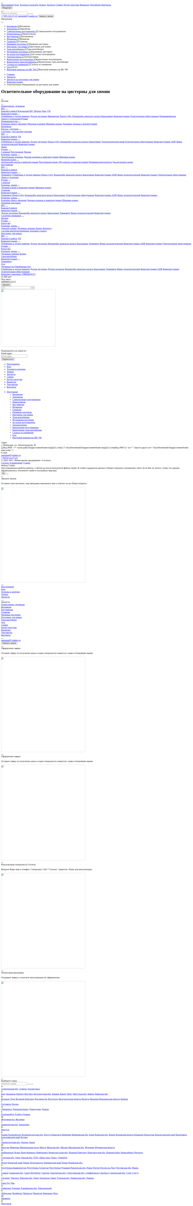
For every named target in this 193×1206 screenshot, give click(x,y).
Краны (39, 228)
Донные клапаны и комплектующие (41, 157)
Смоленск (104, 1173)
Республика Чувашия (59, 1168)
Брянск (91, 1094)
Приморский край (52, 1163)
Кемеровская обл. (80, 1135)
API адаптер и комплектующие (73, 162)
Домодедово (35, 1109)
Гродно (15, 1104)
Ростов (96, 1168)
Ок (3, 473)
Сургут (135, 1173)
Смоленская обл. (117, 1173)
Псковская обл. (75, 1163)
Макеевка (14, 1147)
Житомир (20, 1119)
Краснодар (149, 1135)
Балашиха (11, 1094)
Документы (95, 5)
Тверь (36, 1178)
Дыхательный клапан (122, 162)
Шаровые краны (54, 124)
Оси (3, 264)
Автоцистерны (19, 425)
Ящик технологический (128, 175)
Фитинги (47, 228)
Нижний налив (8, 159)
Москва (64, 1147)
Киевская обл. (101, 1135)
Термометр (6, 175)
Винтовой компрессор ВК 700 (27, 437)
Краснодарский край (165, 1135)
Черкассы (27, 1193)
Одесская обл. (8, 1157)
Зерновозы (17, 397)
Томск (53, 1178)
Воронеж (94, 1099)
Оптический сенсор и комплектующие (19, 162)
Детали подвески (56, 269)
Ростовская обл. (124, 1168)
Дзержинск (6, 1109)
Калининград (14, 1135)
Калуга (47, 1135)
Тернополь (44, 1178)
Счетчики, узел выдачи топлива (16, 131)
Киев (91, 1135)
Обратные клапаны (36, 124)
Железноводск (8, 1119)
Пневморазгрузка (9, 121)
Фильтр (4, 218)
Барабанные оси (23, 266)
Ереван (26, 1114)
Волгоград (53, 1099)
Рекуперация (17, 152)
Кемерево (66, 1135)
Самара (4, 1173)
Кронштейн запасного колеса (86, 116)
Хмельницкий (45, 1188)
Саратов (45, 1173)
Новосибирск (127, 1152)
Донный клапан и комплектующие (18, 187)
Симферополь (92, 1173)
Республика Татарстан (38, 1168)
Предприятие (7, 5)
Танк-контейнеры (21, 417)
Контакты (106, 5)
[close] (2, 476)
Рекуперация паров (48, 162)
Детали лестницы (38, 116)
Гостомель (6, 1104)
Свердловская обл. (76, 1173)
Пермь (26, 1163)
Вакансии (84, 5)
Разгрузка (5, 223)
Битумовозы (7, 164)
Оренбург (63, 1157)
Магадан (5, 1147)
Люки (4, 147)
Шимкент (5, 1198)
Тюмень (90, 1178)
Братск (63, 1094)
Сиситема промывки (11, 215)
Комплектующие (9, 114)
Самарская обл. (16, 1173)
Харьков (16, 1188)
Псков (65, 1163)
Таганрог (5, 1178)
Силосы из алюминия (22, 432)
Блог (17, 5)
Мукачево (89, 1147)
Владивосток (41, 1099)
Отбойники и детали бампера (15, 116)
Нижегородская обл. (58, 1152)
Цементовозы (19, 402)
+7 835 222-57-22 (9, 16)
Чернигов (37, 1193)
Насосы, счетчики (10, 129)
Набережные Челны (10, 1152)
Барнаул (20, 1094)
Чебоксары (6, 1193)
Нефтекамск (42, 1152)
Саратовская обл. (58, 1173)
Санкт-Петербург (32, 1173)
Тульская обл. (63, 1178)
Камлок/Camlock (9, 111)
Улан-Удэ (5, 1183)
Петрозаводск (36, 1163)
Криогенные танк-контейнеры (27, 430)
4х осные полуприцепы (23, 422)
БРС (3, 108)
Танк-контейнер (9, 256)
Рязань (135, 1168)
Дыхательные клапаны (12, 157)
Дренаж (27, 152)
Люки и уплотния (9, 177)
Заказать (6, 285)
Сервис (59, 5)
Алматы (23, 1089)
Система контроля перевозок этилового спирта (24, 231)
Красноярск (181, 1135)
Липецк (24, 1142)
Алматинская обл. (10, 1089)
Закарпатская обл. (9, 1124)
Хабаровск (6, 1188)
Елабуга (19, 1114)
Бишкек (55, 1094)
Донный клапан (9, 228)
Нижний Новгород (78, 1152)
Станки (26, 463)
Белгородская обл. (42, 1094)
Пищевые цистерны (10, 203)
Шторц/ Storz (40, 111)
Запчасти (51, 5)
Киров (112, 1135)
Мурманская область (105, 1147)
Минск (43, 1147)
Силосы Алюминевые (11, 463)
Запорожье (24, 1124)
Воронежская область (109, 1099)
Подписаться (7, 359)
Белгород (28, 1094)
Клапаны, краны (9, 154)
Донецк (45, 1109)
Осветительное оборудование (144, 116)
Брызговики (107, 116)
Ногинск (138, 1152)
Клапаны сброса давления (13, 124)
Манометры (53, 116)
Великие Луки (8, 1099)
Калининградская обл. (33, 1135)
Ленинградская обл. (10, 1142)
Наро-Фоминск (28, 1152)
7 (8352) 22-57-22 (9, 458)
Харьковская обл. (29, 1188)
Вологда (85, 1099)
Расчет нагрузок (71, 5)
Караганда (56, 1135)
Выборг (124, 1099)
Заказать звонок (46, 16)
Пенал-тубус (66, 116)
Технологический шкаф (112, 142)
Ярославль (6, 1203)
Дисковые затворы (26, 228)
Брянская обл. (101, 1094)
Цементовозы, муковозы (13, 106)
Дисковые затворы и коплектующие (79, 124)
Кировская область (125, 1135)
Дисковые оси (8, 266)
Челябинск (17, 1193)
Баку (3, 1094)
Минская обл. (53, 1147)
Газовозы (5, 190)
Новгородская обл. (97, 1152)
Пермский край (14, 1163)
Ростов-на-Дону (108, 1168)
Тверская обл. (26, 1178)
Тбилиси (15, 1178)
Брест (69, 1094)
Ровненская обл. (78, 1168)
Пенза (4, 1163)
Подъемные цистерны (23, 420)
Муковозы (17, 407)
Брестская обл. (80, 1094)
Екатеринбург (8, 1114)
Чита (55, 1193)
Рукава (24, 119)
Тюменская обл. (78, 1178)
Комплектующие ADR (165, 142)
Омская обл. (27, 1157)
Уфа (12, 1183)
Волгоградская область (70, 1099)
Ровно (90, 1168)
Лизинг (42, 5)
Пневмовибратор (167, 116)
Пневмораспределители (100, 162)
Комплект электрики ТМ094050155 (18, 274)
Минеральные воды (29, 1147)
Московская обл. (76, 1147)
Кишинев (139, 1135)
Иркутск (5, 1129)
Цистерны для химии (11, 233)
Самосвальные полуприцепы (26, 399)
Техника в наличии (29, 5)
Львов (32, 1142)
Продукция (6, 8)
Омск (17, 1157)
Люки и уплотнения (11, 119)
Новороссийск (113, 1152)
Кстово (24, 1137)
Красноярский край (10, 1137)
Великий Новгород (25, 1099)
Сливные (5, 152)
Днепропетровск (20, 1109)
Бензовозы (6, 126)
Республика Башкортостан (14, 1168)
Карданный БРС (25, 111)
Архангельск (33, 1089)
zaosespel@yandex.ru (27, 16)
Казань (4, 1135)
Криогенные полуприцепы (25, 427)
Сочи (128, 1173)
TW (49, 111)
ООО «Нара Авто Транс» (45, 1157)
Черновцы (48, 1193)
